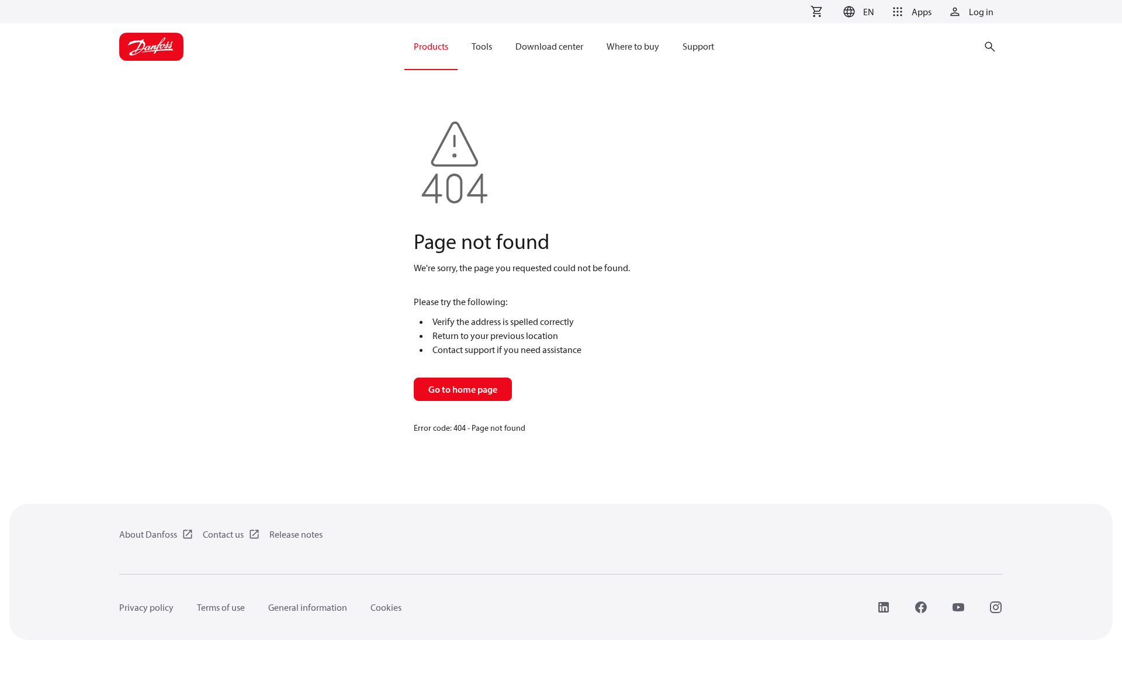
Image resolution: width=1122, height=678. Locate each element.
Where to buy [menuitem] (633, 46)
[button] (857, 11)
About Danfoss (148, 534)
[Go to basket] (816, 11)
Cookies (385, 607)
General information (307, 607)
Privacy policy (146, 607)
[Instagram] (996, 607)
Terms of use (221, 607)
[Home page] (151, 47)
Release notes (296, 534)
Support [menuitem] (698, 46)
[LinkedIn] (884, 607)
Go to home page (462, 389)
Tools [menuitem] (482, 46)
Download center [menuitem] (549, 46)
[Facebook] (921, 607)
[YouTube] (958, 607)
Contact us (223, 534)
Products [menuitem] (431, 46)
